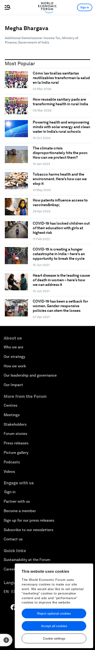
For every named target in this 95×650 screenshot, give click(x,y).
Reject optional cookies (54, 613)
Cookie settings (54, 638)
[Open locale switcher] (6, 640)
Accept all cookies (54, 626)
